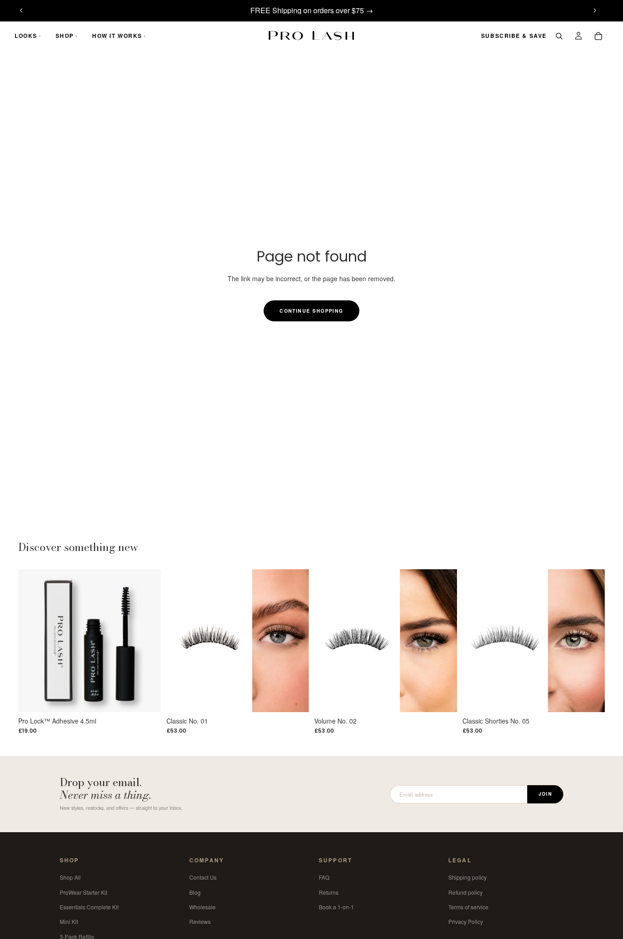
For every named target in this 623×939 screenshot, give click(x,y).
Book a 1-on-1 (336, 907)
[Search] (559, 36)
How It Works (117, 35)
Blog (195, 892)
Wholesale (202, 907)
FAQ (324, 877)
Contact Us (203, 877)
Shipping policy (467, 877)
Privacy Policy (465, 921)
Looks (26, 35)
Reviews (200, 921)
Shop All (70, 877)
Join (545, 794)
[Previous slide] (21, 10)
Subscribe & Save (514, 35)
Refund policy (465, 892)
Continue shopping (311, 310)
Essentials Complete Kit (89, 907)
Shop (65, 35)
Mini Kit (69, 921)
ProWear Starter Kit (83, 892)
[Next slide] (595, 10)
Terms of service (468, 907)
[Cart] (598, 36)
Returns (328, 892)
